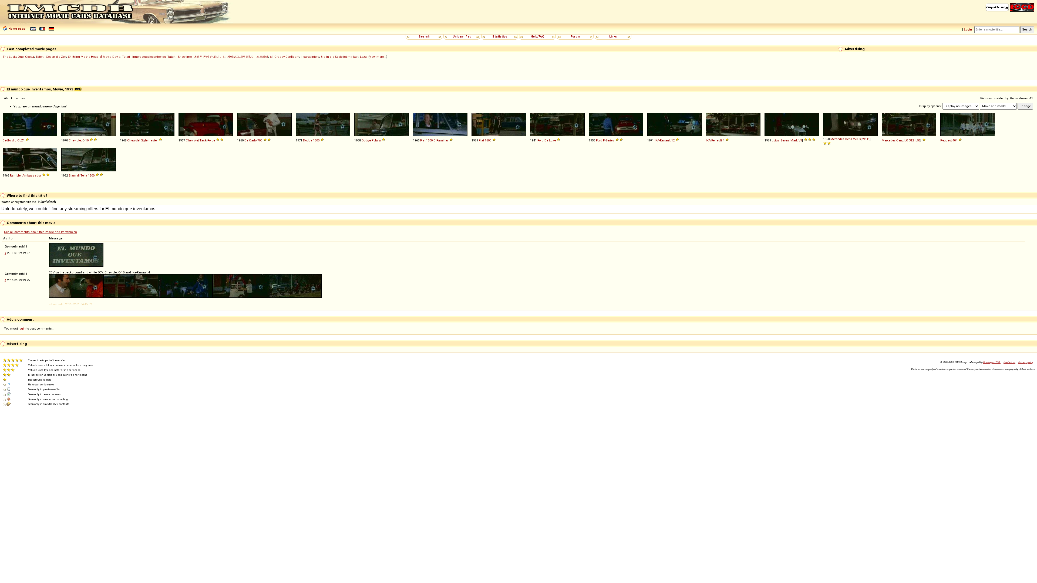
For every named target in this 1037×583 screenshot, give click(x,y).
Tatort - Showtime (179, 57)
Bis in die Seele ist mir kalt (339, 57)
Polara (376, 140)
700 (259, 140)
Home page (16, 28)
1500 (316, 140)
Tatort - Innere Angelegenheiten (144, 57)
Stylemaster (149, 140)
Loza (363, 57)
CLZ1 (21, 140)
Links (613, 36)
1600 (488, 140)
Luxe (552, 140)
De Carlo (250, 140)
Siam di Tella (78, 175)
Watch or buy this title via (19, 202)
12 (673, 140)
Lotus (776, 140)
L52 (917, 140)
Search (424, 36)
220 (855, 139)
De (546, 140)
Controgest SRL (992, 362)
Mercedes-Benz (841, 139)
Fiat (422, 140)
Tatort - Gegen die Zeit (51, 57)
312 (911, 140)
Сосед (29, 57)
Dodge (307, 140)
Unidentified (462, 36)
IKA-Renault (663, 140)
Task (203, 140)
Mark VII (796, 140)
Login (968, 29)
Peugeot (946, 140)
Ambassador (31, 175)
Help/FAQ (537, 36)
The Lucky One (13, 57)
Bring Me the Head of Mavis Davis (96, 57)
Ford (540, 140)
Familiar (442, 140)
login (22, 328)
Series (609, 140)
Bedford (8, 140)
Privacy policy (1025, 362)
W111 (866, 139)
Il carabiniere (310, 57)
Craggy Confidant (286, 57)
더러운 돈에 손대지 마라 (209, 57)
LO (906, 140)
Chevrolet (75, 140)
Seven (784, 140)
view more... (377, 57)
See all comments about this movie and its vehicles (40, 232)
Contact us (1009, 362)
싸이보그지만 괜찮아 (241, 57)
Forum (575, 36)
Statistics (499, 36)
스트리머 (262, 57)
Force (211, 140)
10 (87, 140)
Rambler (16, 175)
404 (954, 140)
